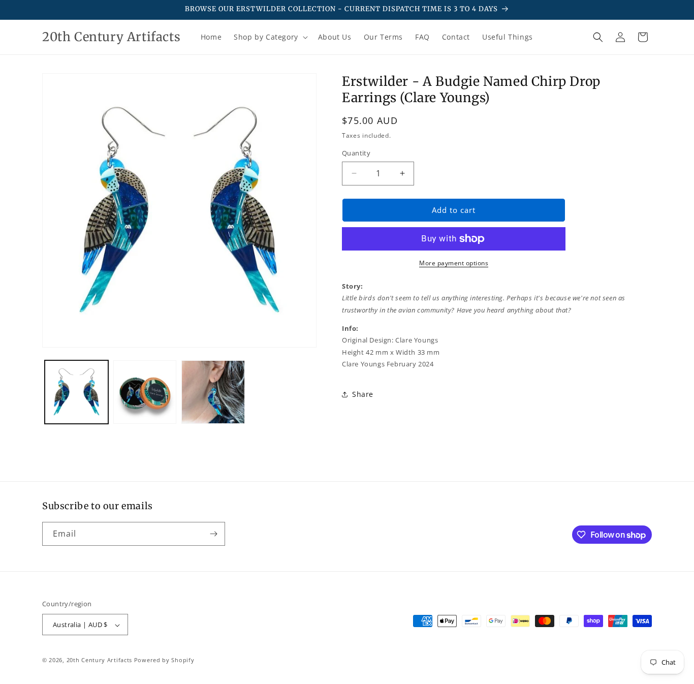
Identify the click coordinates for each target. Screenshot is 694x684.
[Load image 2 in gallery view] (145, 392)
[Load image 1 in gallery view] (76, 392)
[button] (270, 37)
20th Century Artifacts (99, 660)
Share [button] (362, 394)
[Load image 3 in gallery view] (213, 392)
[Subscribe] (213, 534)
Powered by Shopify (164, 660)
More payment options (453, 263)
